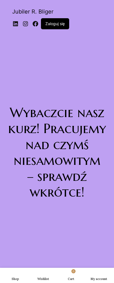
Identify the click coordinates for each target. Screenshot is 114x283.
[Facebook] (35, 23)
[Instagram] (25, 23)
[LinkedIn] (15, 23)
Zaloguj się (55, 23)
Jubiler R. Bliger (32, 11)
